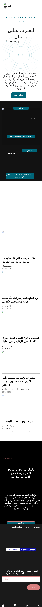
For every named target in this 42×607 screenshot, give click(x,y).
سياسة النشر (17, 527)
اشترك (33, 587)
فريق (27, 527)
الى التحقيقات (19, 95)
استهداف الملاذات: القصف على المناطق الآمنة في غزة (19, 176)
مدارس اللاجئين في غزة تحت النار (21, 136)
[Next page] (29, 432)
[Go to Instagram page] (16, 605)
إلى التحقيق (21, 523)
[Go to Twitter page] (39, 605)
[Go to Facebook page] (4, 605)
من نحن (36, 527)
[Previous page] (12, 432)
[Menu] (36, 7)
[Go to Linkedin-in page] (28, 605)
